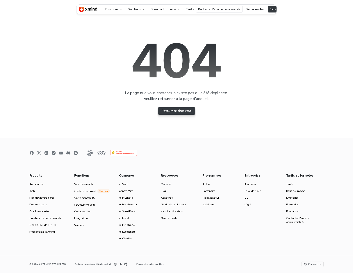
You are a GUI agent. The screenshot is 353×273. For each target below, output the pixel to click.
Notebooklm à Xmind (42, 231)
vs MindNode (127, 225)
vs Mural (124, 218)
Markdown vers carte (41, 197)
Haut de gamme (295, 191)
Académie (167, 197)
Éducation (292, 211)
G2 (246, 197)
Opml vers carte (39, 211)
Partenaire (209, 191)
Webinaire (209, 204)
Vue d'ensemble (84, 184)
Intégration (81, 218)
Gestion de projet (85, 191)
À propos (250, 184)
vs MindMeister (128, 204)
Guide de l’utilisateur (173, 204)
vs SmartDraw (127, 211)
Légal (248, 204)
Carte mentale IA (84, 198)
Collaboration (82, 211)
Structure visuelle (84, 204)
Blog (164, 191)
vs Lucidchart (127, 231)
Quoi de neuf (253, 191)
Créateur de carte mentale (45, 218)
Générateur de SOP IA (42, 225)
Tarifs (289, 184)
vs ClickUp (125, 238)
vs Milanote (126, 197)
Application (36, 184)
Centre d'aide (169, 218)
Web (32, 191)
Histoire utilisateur (172, 211)
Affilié (206, 184)
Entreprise (292, 197)
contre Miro (126, 191)
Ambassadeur (211, 197)
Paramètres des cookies (150, 264)
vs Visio (123, 184)
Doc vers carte (38, 204)
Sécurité (79, 225)
